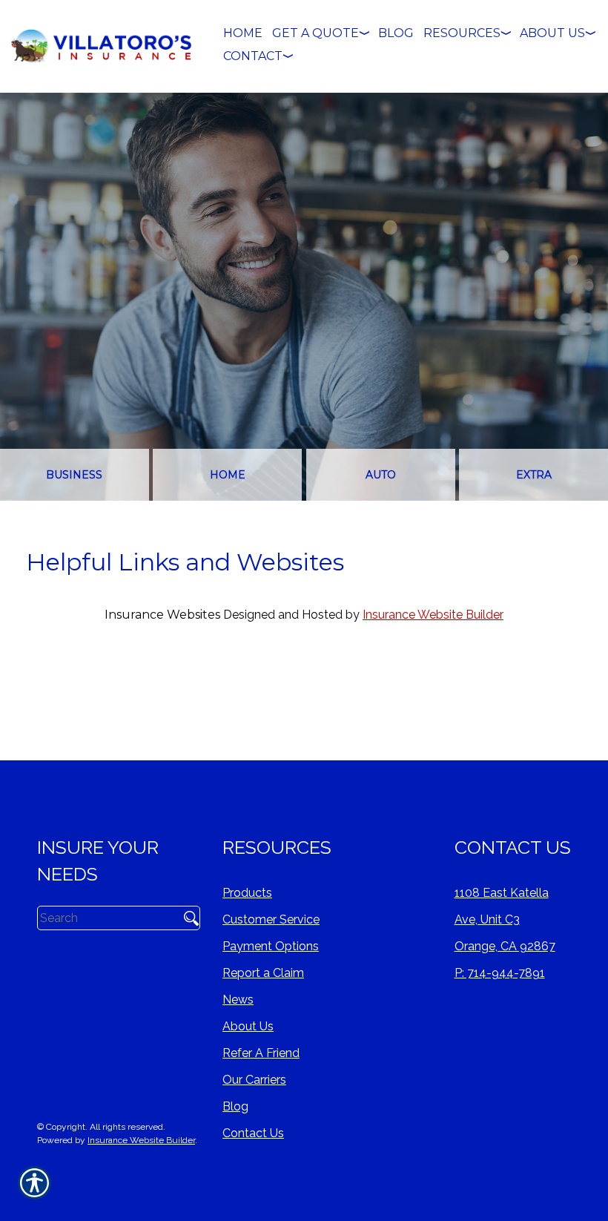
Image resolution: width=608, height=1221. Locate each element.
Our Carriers (254, 1080)
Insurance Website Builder (433, 615)
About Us (248, 1026)
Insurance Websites (162, 615)
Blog (235, 1106)
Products (247, 893)
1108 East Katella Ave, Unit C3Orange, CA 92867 (505, 919)
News (238, 1000)
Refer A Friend (261, 1053)
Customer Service (271, 919)
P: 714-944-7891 (500, 973)
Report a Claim (263, 973)
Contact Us (253, 1133)
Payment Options (270, 946)
